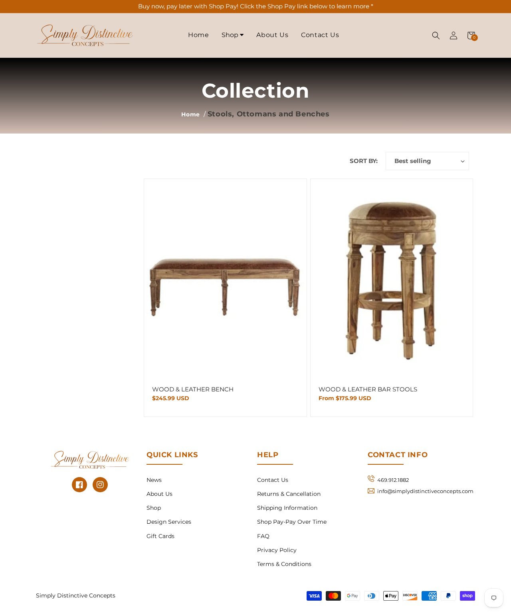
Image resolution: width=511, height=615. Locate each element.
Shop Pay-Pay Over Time (292, 521)
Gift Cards (160, 536)
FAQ (263, 536)
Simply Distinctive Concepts (75, 595)
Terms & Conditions (284, 564)
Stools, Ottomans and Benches (269, 114)
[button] (436, 35)
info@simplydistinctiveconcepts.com (425, 491)
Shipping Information (287, 507)
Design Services (169, 521)
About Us (272, 35)
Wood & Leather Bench (193, 389)
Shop (231, 35)
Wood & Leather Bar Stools (368, 389)
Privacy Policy (277, 550)
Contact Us (320, 35)
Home (198, 35)
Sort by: (364, 161)
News (154, 479)
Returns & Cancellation (289, 493)
